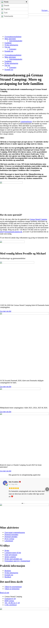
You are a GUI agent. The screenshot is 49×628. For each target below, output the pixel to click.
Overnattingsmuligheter (13, 37)
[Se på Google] (5, 483)
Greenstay (12, 49)
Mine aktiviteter (10, 39)
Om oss (7, 47)
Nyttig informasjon (11, 45)
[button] (2, 489)
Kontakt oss (9, 51)
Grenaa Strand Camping (38, 219)
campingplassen (26, 121)
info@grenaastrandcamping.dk (11, 232)
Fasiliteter (8, 43)
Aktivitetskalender (15, 41)
